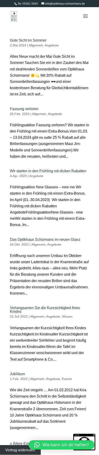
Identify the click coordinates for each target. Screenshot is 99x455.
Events (67, 379)
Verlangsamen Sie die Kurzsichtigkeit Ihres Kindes (45, 309)
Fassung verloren (24, 109)
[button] (61, 444)
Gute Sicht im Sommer (28, 40)
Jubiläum (17, 374)
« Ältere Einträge (23, 444)
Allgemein (36, 45)
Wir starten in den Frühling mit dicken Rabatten (48, 171)
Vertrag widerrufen (20, 450)
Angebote (52, 45)
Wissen (67, 316)
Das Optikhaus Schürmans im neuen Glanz (45, 239)
